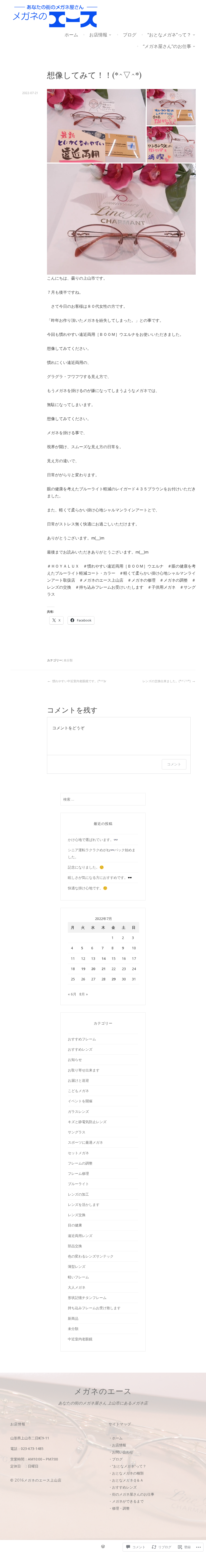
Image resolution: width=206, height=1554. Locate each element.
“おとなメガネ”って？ (169, 34)
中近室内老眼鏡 (80, 1339)
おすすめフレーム (82, 1039)
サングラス (76, 1132)
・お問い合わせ (121, 1452)
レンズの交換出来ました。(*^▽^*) (166, 681)
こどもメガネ (78, 1090)
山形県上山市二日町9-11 (29, 1438)
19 (83, 968)
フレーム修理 (78, 1173)
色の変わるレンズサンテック (91, 1256)
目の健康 (75, 1225)
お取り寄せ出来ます (83, 1070)
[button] (96, 126)
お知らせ (75, 1059)
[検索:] (103, 799)
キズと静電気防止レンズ (87, 1121)
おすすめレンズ (80, 1049)
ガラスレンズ (78, 1111)
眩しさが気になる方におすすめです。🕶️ (100, 877)
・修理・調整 (119, 1508)
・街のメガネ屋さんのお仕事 (131, 1494)
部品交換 (75, 1246)
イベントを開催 (80, 1101)
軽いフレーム (78, 1277)
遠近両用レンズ (80, 1235)
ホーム (71, 34)
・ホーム (116, 1438)
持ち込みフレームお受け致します (94, 1307)
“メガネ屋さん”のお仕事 (167, 46)
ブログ (129, 34)
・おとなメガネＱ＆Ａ (126, 1480)
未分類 (68, 660)
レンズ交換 (76, 1214)
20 (93, 968)
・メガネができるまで (126, 1501)
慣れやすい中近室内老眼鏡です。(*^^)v (79, 681)
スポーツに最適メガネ (85, 1142)
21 (103, 968)
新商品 (73, 1318)
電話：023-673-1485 (26, 1448)
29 (114, 979)
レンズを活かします (83, 1204)
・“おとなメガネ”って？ (127, 1466)
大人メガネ (76, 1287)
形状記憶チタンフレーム (87, 1297)
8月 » (83, 994)
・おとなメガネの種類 (126, 1473)
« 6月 (72, 994)
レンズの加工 (78, 1194)
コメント (174, 764)
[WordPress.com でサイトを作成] (103, 1547)
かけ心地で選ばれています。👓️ (93, 839)
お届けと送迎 (78, 1080)
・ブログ (116, 1459)
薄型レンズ (76, 1266)
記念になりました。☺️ (86, 867)
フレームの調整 (80, 1163)
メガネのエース (103, 1391)
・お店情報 (117, 1445)
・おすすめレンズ (123, 1487)
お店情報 (98, 34)
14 (103, 958)
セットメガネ (78, 1152)
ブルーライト (78, 1183)
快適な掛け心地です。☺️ (87, 888)
